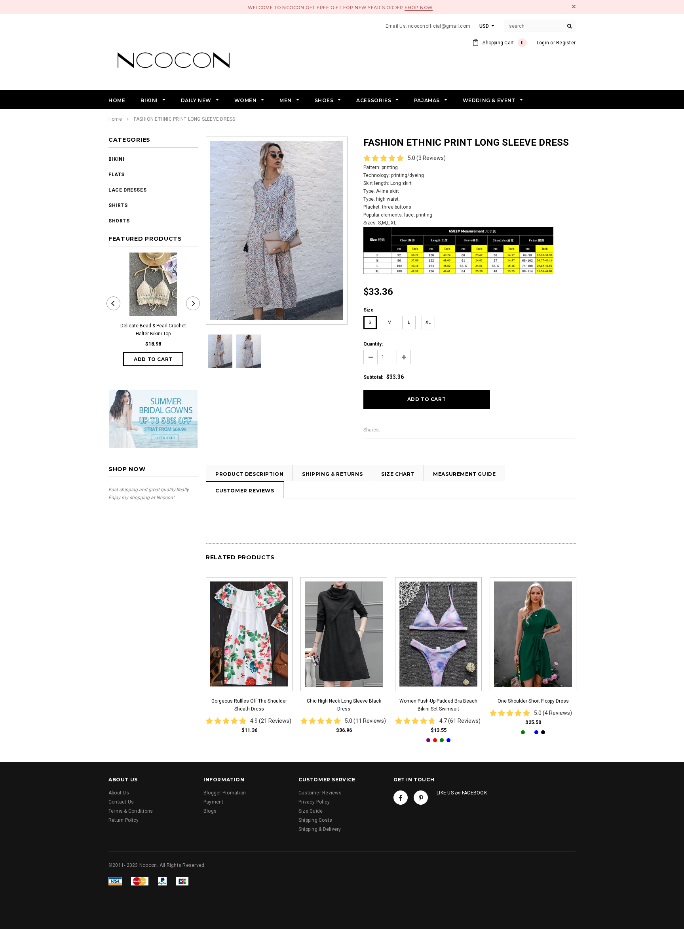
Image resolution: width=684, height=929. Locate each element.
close (574, 6)
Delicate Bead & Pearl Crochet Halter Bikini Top (153, 329)
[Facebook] (400, 797)
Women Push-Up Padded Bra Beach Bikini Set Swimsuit (438, 705)
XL (428, 322)
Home (115, 119)
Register (566, 43)
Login (543, 43)
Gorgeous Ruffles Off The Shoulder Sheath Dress (249, 705)
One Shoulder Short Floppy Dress (533, 701)
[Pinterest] (421, 797)
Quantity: (373, 344)
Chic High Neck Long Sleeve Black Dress (344, 705)
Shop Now (418, 7)
